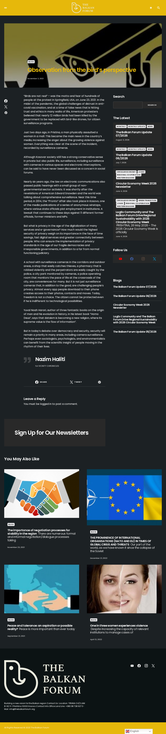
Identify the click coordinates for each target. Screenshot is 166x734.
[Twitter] (154, 259)
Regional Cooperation (128, 175)
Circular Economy (126, 172)
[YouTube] (120, 259)
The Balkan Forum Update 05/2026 (134, 331)
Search (118, 96)
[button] (5, 7)
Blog (31, 62)
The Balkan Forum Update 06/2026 (134, 296)
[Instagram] (143, 259)
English (134, 731)
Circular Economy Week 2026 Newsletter (131, 306)
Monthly (121, 126)
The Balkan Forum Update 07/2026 (134, 286)
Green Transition (147, 200)
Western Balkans (125, 178)
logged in (46, 404)
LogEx (141, 172)
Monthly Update (136, 126)
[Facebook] (131, 259)
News (150, 126)
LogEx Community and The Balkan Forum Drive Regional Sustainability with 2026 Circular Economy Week (135, 319)
